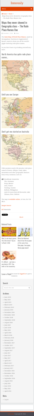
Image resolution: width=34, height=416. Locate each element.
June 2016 (7, 386)
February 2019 (9, 307)
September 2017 (9, 348)
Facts (10, 14)
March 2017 (8, 363)
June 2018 (7, 327)
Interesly (17, 3)
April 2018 (7, 332)
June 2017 (7, 355)
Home (5, 14)
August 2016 (8, 381)
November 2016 (9, 373)
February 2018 (9, 338)
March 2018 (8, 335)
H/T (3, 209)
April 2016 (7, 391)
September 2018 (9, 320)
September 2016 (9, 378)
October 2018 (8, 317)
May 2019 (7, 299)
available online (14, 199)
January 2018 (8, 340)
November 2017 (9, 343)
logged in (23, 274)
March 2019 (8, 305)
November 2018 (9, 315)
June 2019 (7, 297)
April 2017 (7, 360)
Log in (6, 399)
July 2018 (7, 325)
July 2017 (7, 353)
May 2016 (7, 388)
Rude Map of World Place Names (15, 37)
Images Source (6, 205)
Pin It (21, 217)
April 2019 (7, 302)
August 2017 (8, 350)
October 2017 (8, 345)
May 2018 (7, 330)
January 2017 (8, 368)
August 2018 (8, 322)
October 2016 (8, 376)
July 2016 (7, 383)
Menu (4, 9)
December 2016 (9, 371)
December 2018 (9, 312)
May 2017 (7, 358)
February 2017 (9, 365)
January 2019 (8, 310)
